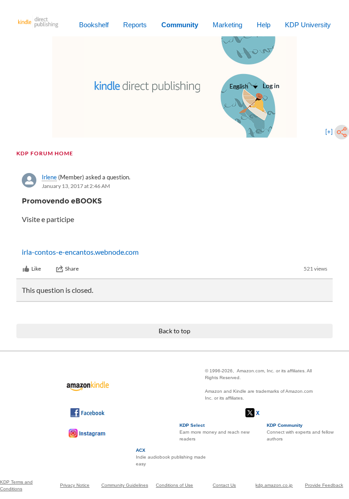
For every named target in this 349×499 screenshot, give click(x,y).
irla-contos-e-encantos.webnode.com (80, 251)
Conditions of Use (174, 485)
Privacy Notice (75, 485)
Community (179, 25)
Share (72, 268)
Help (263, 25)
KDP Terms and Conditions (16, 485)
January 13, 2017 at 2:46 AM (76, 186)
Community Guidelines (124, 485)
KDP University (308, 25)
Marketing (227, 25)
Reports (135, 25)
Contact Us (224, 485)
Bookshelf (94, 25)
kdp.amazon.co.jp (274, 485)
